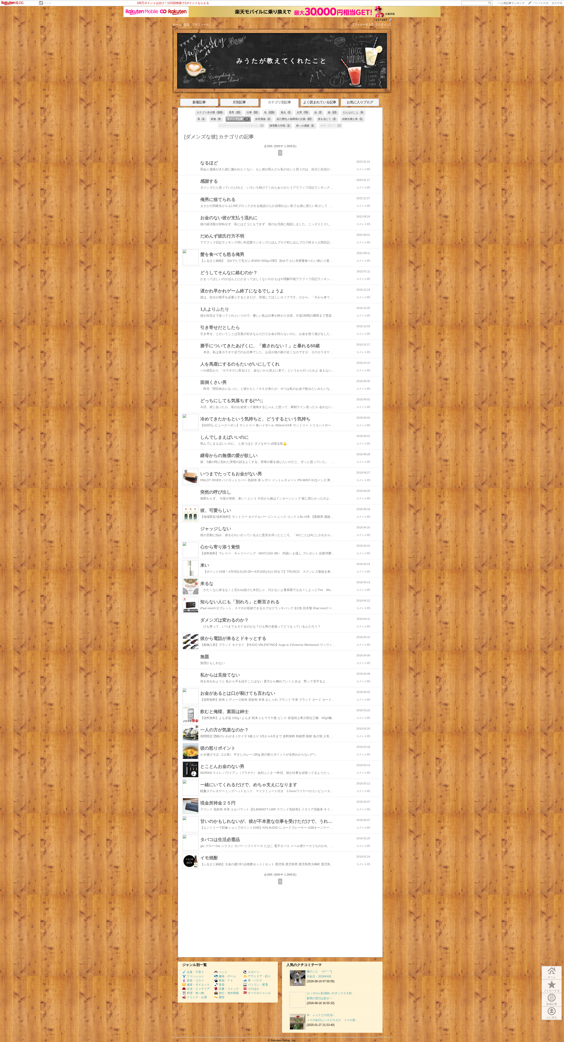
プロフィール (200, 24)
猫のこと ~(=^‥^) (319, 971)
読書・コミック (229, 988)
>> (511, 3)
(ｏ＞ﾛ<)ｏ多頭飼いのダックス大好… (331, 993)
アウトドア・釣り (259, 976)
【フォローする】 (362, 24)
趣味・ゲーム (227, 976)
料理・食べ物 (195, 993)
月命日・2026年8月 (319, 976)
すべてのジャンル (259, 993)
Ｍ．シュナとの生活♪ (320, 1015)
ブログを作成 (540, 3)
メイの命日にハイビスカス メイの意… (332, 1020)
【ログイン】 (383, 24)
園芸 (221, 997)
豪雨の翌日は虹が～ (319, 998)
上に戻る (551, 1017)
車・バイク (255, 980)
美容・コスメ (195, 980)
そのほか (253, 988)
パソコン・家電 (258, 984)
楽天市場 (557, 3)
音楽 (221, 984)
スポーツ (253, 972)
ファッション (195, 976)
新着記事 (551, 1004)
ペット (48, 3)
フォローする (552, 990)
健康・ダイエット (198, 984)
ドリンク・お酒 (197, 997)
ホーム (177, 24)
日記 (186, 24)
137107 (381, 20)
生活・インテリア (198, 988)
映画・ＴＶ (226, 980)
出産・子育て (195, 972)
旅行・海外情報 (229, 993)
